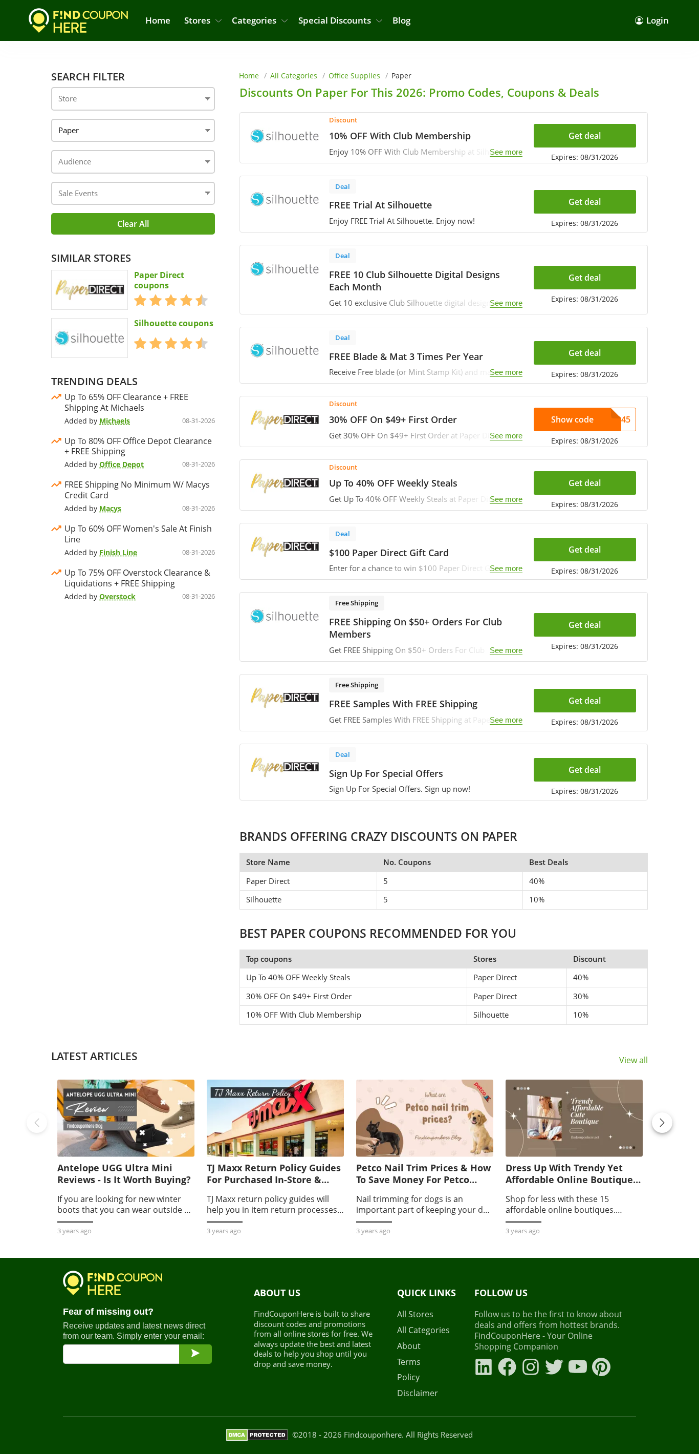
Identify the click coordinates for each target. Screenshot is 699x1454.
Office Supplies (354, 75)
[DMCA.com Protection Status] (257, 1435)
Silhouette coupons (173, 323)
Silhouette (263, 899)
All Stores (415, 1314)
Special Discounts (334, 20)
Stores (197, 20)
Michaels (114, 421)
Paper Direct (268, 881)
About (409, 1346)
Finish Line (118, 552)
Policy (408, 1377)
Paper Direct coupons (159, 280)
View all (633, 1060)
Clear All (133, 223)
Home (157, 20)
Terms (409, 1362)
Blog (401, 20)
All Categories (293, 75)
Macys (110, 508)
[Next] (662, 1122)
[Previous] (37, 1122)
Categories (254, 20)
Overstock (117, 596)
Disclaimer (417, 1393)
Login (657, 20)
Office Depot (121, 464)
